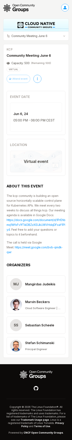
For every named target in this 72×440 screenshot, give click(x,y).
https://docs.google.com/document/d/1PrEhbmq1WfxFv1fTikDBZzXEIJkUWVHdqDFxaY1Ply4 (36, 224)
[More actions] (37, 79)
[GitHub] (36, 388)
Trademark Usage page (35, 419)
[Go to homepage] (21, 8)
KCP (10, 49)
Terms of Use (42, 426)
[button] (36, 284)
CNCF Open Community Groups (43, 432)
